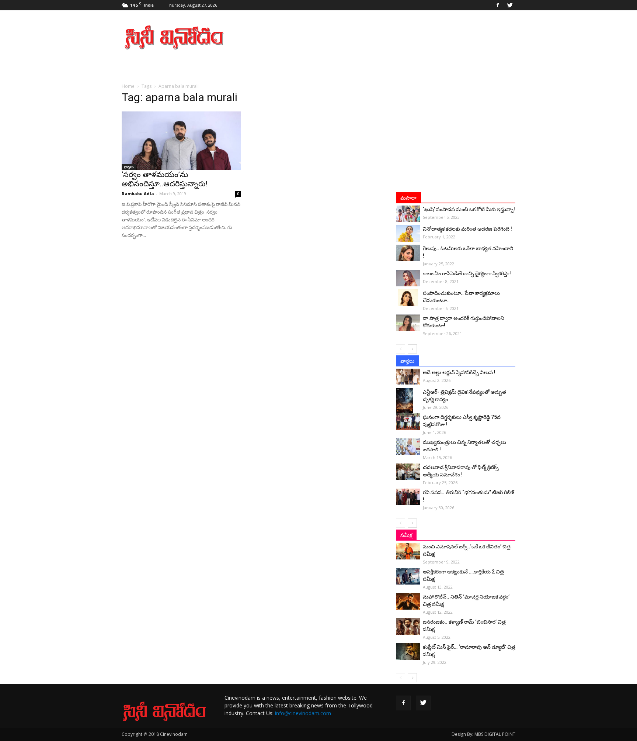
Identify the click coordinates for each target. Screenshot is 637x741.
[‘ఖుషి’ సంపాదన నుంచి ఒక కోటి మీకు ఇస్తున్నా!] (408, 214)
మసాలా (408, 198)
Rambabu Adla (138, 193)
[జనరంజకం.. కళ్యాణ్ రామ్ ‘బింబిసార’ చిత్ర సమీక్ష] (408, 626)
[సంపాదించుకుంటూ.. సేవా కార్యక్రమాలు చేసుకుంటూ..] (408, 297)
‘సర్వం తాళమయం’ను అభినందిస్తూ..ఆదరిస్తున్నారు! (164, 179)
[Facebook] (497, 5)
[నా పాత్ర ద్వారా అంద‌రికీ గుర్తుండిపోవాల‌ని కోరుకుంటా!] (408, 322)
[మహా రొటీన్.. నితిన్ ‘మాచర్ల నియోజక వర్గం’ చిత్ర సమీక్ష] (408, 601)
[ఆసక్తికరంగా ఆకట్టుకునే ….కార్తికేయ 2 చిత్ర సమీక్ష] (408, 576)
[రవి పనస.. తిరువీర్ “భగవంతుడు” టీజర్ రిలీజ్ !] (408, 497)
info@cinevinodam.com (303, 713)
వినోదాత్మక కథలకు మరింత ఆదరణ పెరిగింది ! (467, 229)
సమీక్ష (406, 535)
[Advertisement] (381, 37)
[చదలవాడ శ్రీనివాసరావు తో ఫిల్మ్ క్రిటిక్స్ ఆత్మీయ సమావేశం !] (408, 471)
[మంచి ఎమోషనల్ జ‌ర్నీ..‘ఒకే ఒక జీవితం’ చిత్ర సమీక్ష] (408, 551)
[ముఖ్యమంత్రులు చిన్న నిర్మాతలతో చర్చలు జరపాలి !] (408, 446)
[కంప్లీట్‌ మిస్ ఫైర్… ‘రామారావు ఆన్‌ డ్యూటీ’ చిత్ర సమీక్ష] (408, 651)
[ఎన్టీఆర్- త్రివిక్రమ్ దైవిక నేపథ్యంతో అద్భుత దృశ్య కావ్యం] (408, 401)
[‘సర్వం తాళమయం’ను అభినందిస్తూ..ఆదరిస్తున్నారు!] (181, 140)
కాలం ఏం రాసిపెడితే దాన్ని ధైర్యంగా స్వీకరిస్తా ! (467, 273)
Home (128, 86)
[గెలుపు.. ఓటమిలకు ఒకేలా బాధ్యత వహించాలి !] (408, 253)
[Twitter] (509, 5)
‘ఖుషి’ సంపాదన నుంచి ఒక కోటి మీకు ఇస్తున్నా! (469, 209)
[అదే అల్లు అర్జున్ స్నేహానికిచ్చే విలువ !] (408, 377)
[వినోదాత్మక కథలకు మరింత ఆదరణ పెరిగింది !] (408, 233)
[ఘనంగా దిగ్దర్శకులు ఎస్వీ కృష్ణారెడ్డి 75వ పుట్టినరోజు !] (408, 421)
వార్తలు (128, 166)
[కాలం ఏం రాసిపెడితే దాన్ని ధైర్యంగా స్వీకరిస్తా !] (408, 278)
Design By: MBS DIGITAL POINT (483, 734)
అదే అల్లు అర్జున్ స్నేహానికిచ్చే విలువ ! (459, 372)
